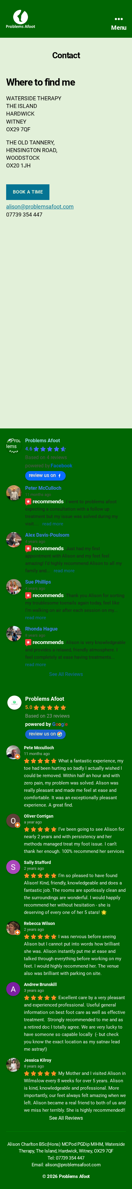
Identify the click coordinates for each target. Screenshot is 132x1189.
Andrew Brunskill (40, 984)
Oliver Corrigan (38, 816)
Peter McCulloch (43, 488)
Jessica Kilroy (37, 1060)
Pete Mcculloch (39, 747)
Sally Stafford (37, 862)
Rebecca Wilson (39, 923)
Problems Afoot (44, 699)
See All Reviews (66, 674)
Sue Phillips (38, 582)
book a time (28, 192)
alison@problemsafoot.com (40, 206)
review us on (42, 475)
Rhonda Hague (41, 629)
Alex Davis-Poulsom (47, 535)
